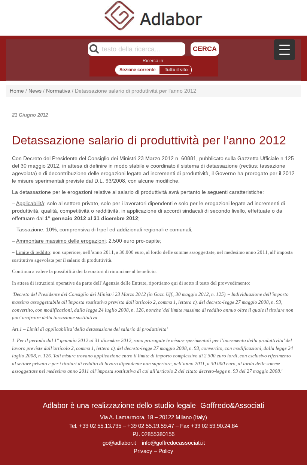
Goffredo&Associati (232, 405)
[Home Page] (153, 15)
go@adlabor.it (119, 443)
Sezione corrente (137, 69)
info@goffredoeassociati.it (173, 443)
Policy (165, 451)
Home (17, 91)
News (35, 91)
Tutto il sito (176, 69)
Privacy (143, 451)
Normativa (58, 91)
